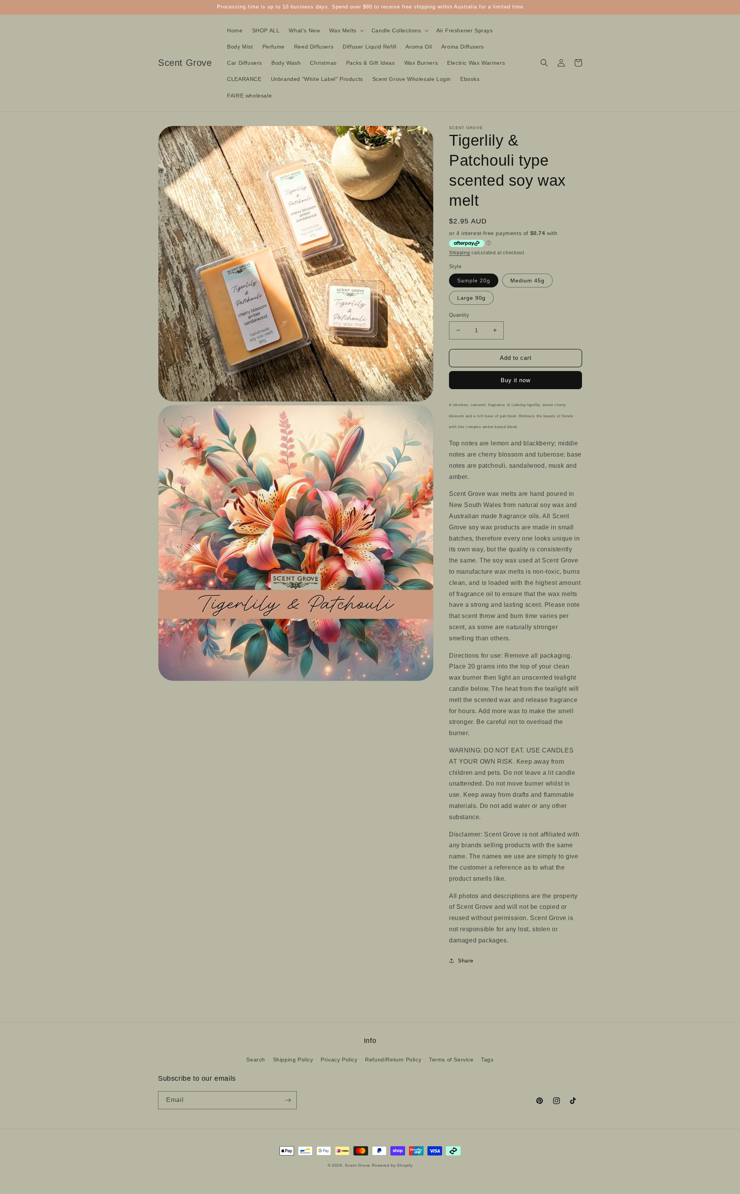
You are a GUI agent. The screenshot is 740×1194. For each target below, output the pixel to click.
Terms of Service (451, 1059)
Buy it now (516, 380)
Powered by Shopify (392, 1165)
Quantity (459, 315)
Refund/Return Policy (393, 1059)
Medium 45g (527, 280)
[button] (346, 30)
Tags (487, 1059)
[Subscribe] (287, 1100)
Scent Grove (357, 1165)
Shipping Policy (293, 1059)
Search (255, 1059)
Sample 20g (473, 280)
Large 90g (471, 298)
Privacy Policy (339, 1059)
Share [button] (466, 960)
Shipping (459, 252)
